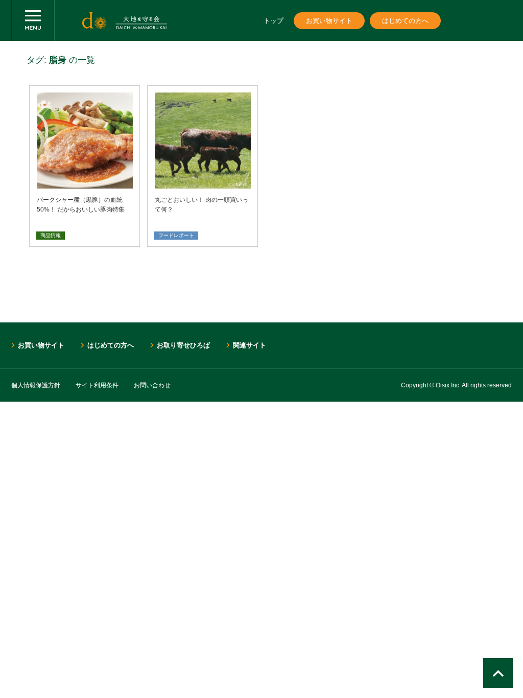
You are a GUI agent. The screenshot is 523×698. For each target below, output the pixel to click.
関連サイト (249, 345)
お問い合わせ (152, 385)
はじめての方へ (405, 21)
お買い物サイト (329, 21)
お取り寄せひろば (183, 345)
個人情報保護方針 (35, 385)
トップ (273, 21)
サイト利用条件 (97, 385)
